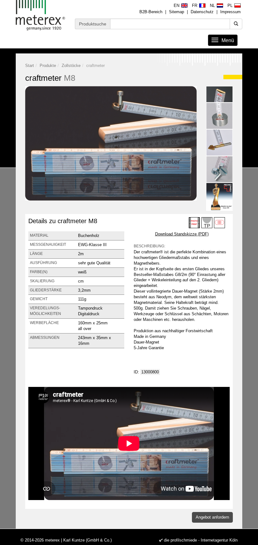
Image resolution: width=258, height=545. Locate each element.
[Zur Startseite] (40, 15)
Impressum (230, 11)
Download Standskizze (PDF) (182, 234)
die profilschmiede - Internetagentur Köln (201, 540)
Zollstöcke (71, 65)
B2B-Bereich (150, 11)
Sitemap (176, 11)
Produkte (48, 65)
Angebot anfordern (212, 517)
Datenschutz (202, 11)
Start (29, 65)
